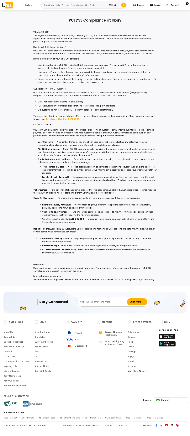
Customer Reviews (43, 341)
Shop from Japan (47, 418)
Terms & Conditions (72, 425)
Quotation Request (13, 341)
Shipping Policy (10, 366)
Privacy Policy (92, 425)
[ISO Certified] (31, 403)
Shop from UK (28, 418)
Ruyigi (131, 356)
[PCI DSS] (10, 403)
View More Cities (136, 371)
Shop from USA (10, 418)
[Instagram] (161, 425)
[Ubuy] (7, 5)
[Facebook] (156, 425)
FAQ (36, 356)
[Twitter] (172, 425)
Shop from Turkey (134, 418)
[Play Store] (167, 344)
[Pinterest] (177, 425)
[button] (140, 5)
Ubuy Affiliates (41, 366)
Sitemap (7, 351)
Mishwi (131, 346)
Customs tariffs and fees (16, 361)
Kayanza (132, 366)
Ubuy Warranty (11, 380)
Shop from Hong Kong (70, 418)
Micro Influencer (11, 371)
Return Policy (41, 346)
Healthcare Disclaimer (14, 385)
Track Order (9, 356)
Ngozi (130, 341)
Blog (36, 351)
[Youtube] (166, 425)
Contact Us (9, 337)
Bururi (131, 361)
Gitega (131, 337)
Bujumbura (133, 332)
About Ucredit (41, 361)
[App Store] (167, 337)
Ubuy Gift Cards (42, 371)
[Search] (123, 5)
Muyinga (132, 351)
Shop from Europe (155, 418)
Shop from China (113, 418)
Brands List (39, 337)
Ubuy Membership (12, 376)
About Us (8, 332)
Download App (42, 332)
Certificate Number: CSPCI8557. (63, 119)
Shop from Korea (93, 418)
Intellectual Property (13, 346)
